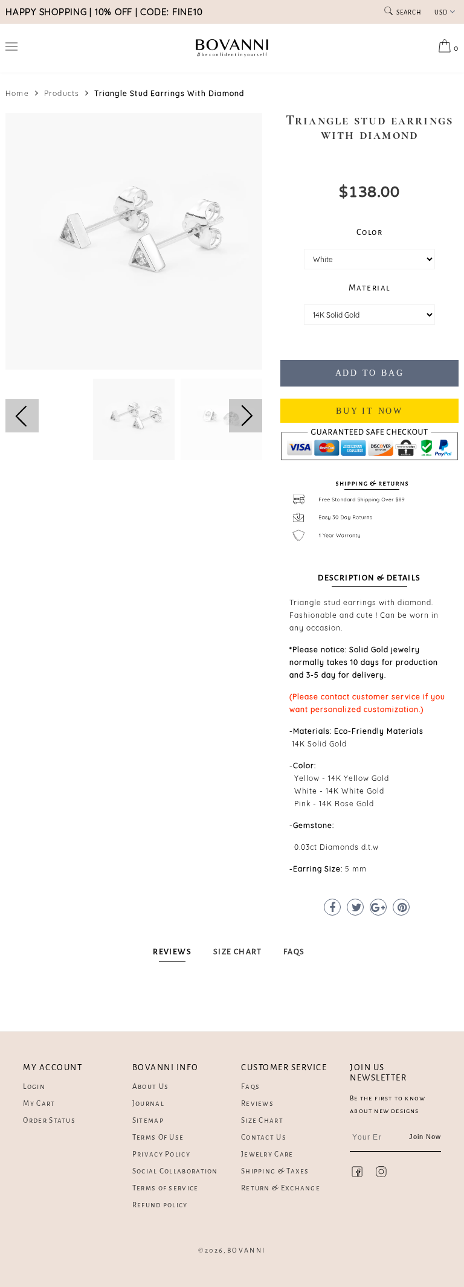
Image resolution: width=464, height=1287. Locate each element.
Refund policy (160, 1205)
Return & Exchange (280, 1188)
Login (34, 1087)
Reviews (257, 1104)
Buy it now (369, 411)
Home (17, 93)
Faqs (250, 1087)
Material (370, 287)
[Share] (332, 907)
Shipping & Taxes (275, 1171)
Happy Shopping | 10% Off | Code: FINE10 (103, 12)
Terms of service (165, 1188)
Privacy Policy (161, 1154)
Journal (148, 1104)
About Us (150, 1087)
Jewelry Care (267, 1154)
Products (62, 93)
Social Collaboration (175, 1171)
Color (369, 232)
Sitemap (148, 1121)
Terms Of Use (158, 1137)
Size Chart (262, 1121)
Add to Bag (369, 372)
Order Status (49, 1121)
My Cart (39, 1104)
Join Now (425, 1136)
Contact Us (263, 1137)
